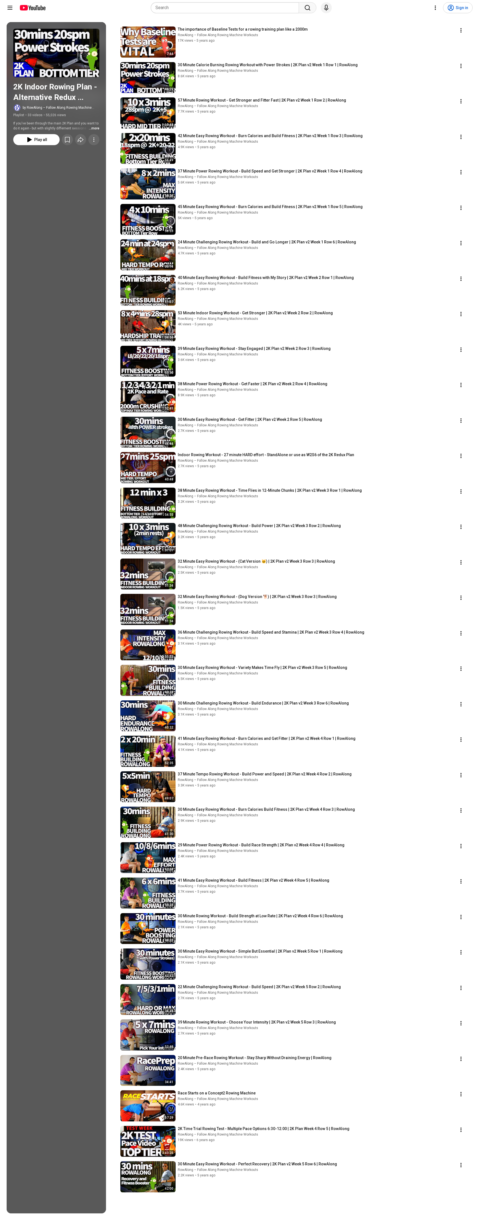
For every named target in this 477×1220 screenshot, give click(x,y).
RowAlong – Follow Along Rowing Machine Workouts (218, 35)
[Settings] (435, 7)
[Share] (80, 139)
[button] (56, 53)
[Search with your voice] (326, 7)
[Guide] (10, 7)
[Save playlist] (67, 139)
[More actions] (93, 139)
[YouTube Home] (32, 7)
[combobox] (226, 7)
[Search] (307, 7)
